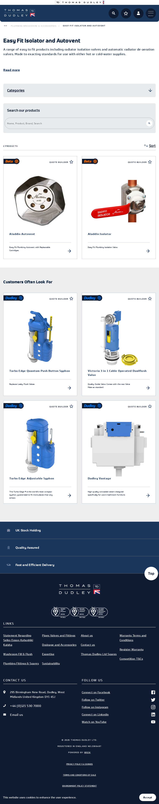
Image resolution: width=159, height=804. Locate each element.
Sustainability (51, 663)
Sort (152, 145)
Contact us (88, 645)
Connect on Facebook (96, 692)
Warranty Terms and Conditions (133, 638)
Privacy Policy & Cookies (79, 764)
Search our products (23, 110)
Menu (151, 15)
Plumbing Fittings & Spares (21, 663)
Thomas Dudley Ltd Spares (99, 654)
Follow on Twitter (93, 699)
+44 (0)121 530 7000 (25, 706)
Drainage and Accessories (59, 645)
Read (7, 70)
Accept (147, 797)
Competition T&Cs (131, 659)
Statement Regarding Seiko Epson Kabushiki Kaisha (18, 640)
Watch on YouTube (94, 722)
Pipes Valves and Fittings (58, 635)
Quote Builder (58, 162)
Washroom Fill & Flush (17, 654)
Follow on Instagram (95, 707)
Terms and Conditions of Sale (79, 775)
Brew (87, 752)
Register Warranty (132, 649)
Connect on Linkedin (95, 714)
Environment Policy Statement (79, 785)
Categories (15, 90)
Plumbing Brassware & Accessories (33, 25)
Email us (16, 715)
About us (87, 635)
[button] (5, 25)
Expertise (48, 654)
